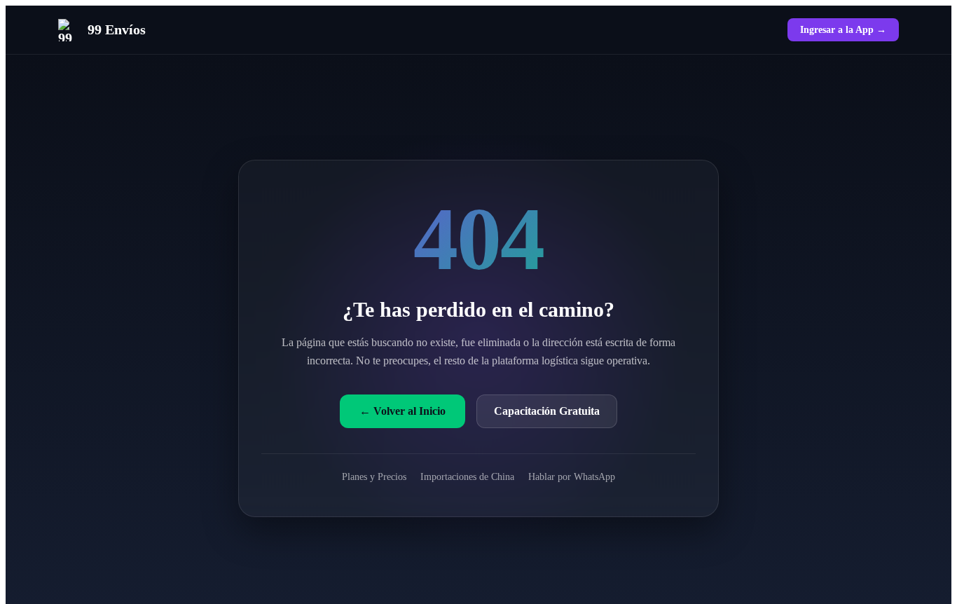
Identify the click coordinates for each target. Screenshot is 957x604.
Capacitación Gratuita (547, 411)
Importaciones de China (467, 476)
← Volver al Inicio (402, 411)
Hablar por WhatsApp (571, 476)
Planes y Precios (374, 476)
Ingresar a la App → (843, 29)
